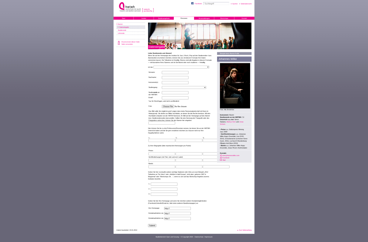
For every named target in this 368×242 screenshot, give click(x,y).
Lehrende (121, 33)
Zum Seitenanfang (245, 230)
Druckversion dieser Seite (130, 42)
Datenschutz (199, 237)
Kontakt (244, 18)
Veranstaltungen (204, 18)
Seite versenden (127, 44)
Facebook (198, 3)
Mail (224, 160)
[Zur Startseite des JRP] (148, 7)
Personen (184, 18)
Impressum (208, 237)
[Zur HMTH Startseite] (129, 7)
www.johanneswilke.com (230, 155)
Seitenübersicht (246, 4)
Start (123, 18)
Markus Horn (231, 122)
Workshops (224, 18)
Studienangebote (164, 18)
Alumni (120, 24)
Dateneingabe (124, 27)
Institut (143, 18)
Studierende (122, 30)
